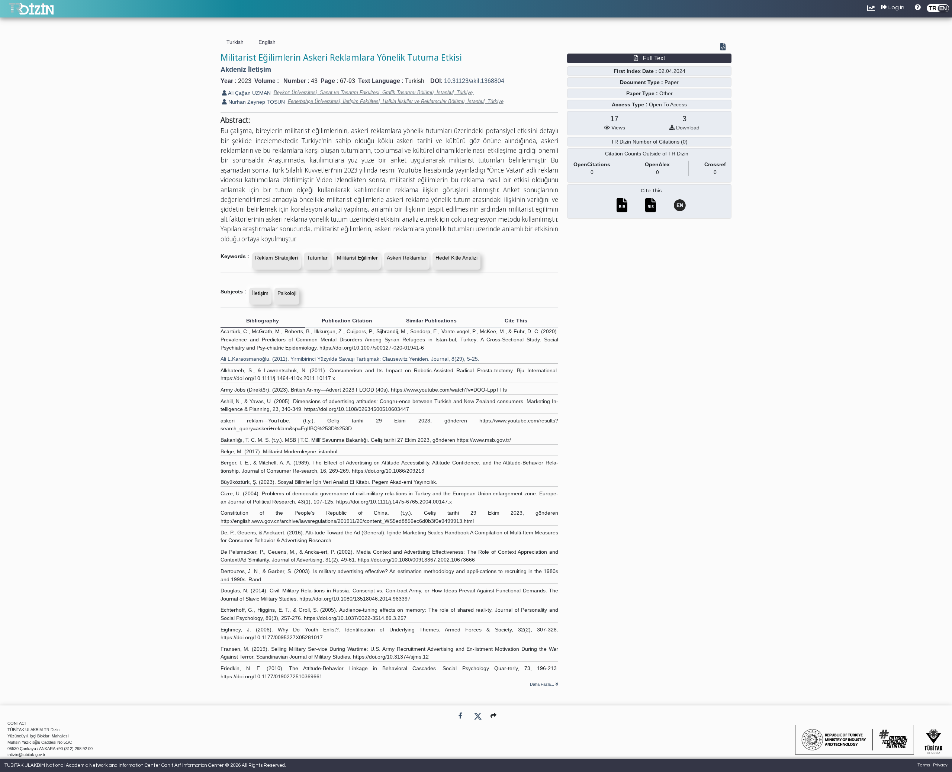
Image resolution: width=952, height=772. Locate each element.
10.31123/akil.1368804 (474, 81)
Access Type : (629, 104)
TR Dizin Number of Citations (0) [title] (649, 142)
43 (314, 81)
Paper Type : (642, 93)
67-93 (347, 81)
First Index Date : (635, 71)
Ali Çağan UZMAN (249, 93)
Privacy (940, 765)
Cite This (651, 190)
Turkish (414, 81)
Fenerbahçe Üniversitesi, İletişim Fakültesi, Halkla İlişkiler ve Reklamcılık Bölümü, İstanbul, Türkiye (396, 101)
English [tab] (267, 42)
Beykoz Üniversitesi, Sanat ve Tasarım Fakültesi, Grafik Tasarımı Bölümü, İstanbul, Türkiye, (374, 92)
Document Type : (641, 82)
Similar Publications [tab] (431, 321)
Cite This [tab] (516, 321)
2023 (244, 81)
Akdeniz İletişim (246, 69)
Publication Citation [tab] (347, 321)
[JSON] (724, 48)
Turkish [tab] (235, 42)
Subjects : (233, 292)
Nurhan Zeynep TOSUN (256, 102)
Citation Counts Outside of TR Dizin (646, 154)
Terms (923, 765)
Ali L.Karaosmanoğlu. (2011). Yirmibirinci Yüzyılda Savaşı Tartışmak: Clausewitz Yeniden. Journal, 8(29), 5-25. (350, 359)
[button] (493, 716)
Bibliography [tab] (262, 321)
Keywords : (235, 256)
